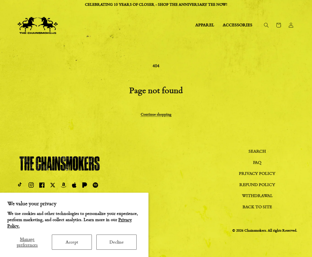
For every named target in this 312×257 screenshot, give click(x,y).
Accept (72, 242)
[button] (266, 25)
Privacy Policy (257, 173)
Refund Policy (257, 184)
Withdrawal (257, 195)
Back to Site (257, 207)
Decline (116, 242)
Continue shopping (156, 114)
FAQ (257, 162)
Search (257, 151)
